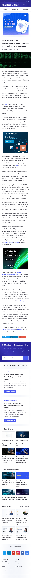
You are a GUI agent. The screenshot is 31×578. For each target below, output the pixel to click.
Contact (4, 566)
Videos (21, 506)
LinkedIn (19, 329)
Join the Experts (10, 420)
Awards (17, 564)
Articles (27, 506)
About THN (4, 562)
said (17, 165)
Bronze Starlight (20, 301)
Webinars (25, 9)
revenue (16, 242)
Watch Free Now (10, 391)
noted (3, 100)
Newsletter (15, 9)
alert (6, 104)
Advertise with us (6, 564)
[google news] (26, 553)
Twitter (13, 329)
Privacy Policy (19, 566)
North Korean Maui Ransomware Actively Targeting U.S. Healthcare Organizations (15, 43)
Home (5, 9)
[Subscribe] (26, 358)
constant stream (8, 242)
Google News (6, 329)
